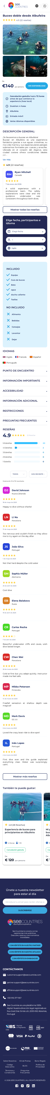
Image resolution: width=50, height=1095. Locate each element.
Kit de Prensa (25, 1061)
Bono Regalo (40, 1061)
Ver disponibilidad (36, 86)
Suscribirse (25, 910)
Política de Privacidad (40, 1066)
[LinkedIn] (33, 1086)
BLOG (24, 1066)
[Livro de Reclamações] (11, 1048)
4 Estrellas (7, 448)
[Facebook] (16, 1086)
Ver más (7, 159)
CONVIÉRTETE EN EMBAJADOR (25, 958)
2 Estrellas (7, 457)
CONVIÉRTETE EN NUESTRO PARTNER (25, 945)
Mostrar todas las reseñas (25, 209)
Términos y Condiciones (10, 1071)
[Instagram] (22, 1086)
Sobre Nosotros (9, 1061)
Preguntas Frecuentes (25, 1071)
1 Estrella (7, 461)
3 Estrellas (7, 452)
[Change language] (37, 6)
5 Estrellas (7, 443)
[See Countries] (18, 6)
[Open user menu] (45, 6)
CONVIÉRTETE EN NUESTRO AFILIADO (25, 952)
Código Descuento (9, 1066)
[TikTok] (28, 1086)
